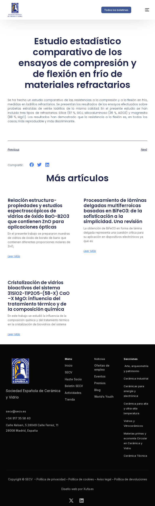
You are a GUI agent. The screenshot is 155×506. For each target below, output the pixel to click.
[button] (31, 164)
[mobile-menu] (143, 10)
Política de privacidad (51, 479)
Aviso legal (104, 479)
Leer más (14, 256)
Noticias (99, 359)
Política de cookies (81, 479)
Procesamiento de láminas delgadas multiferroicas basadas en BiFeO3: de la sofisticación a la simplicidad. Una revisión (115, 211)
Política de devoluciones (130, 479)
